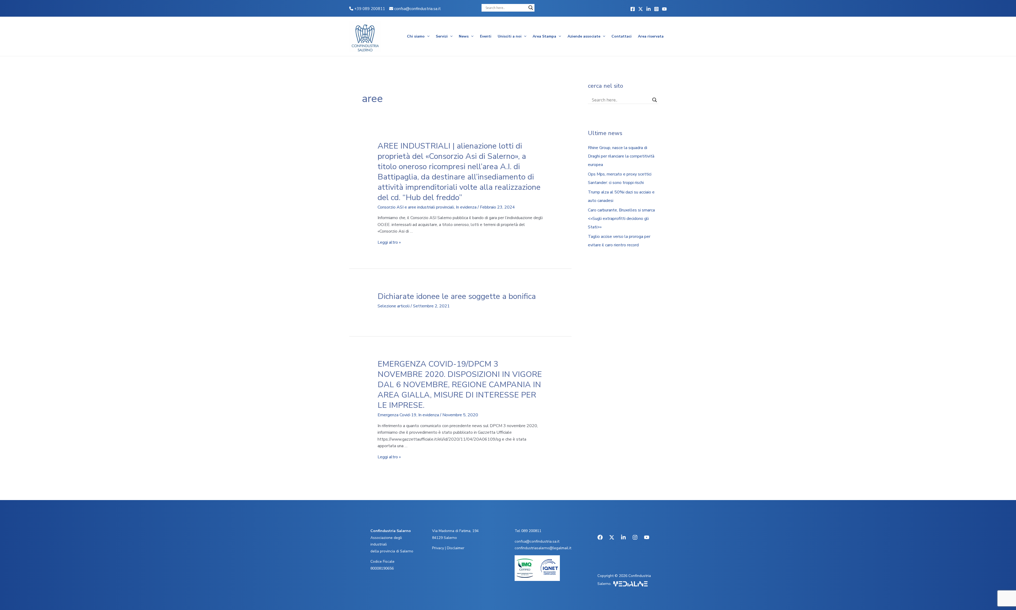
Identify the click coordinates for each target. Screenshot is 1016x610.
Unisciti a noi (509, 36)
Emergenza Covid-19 (397, 415)
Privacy (438, 548)
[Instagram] (656, 9)
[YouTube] (664, 9)
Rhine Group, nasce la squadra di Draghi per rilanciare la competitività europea (621, 156)
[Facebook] (632, 9)
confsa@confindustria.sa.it (417, 8)
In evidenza (466, 207)
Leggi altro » (389, 242)
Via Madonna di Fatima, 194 (455, 530)
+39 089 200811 (369, 8)
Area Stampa (544, 36)
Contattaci (621, 36)
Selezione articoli (394, 306)
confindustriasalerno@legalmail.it (543, 548)
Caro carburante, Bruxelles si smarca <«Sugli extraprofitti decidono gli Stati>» (621, 218)
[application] (427, 36)
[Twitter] (640, 9)
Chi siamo (416, 36)
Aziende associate (584, 36)
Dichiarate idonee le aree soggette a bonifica (457, 296)
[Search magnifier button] (530, 7)
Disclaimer (455, 548)
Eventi (485, 36)
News (464, 36)
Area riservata (651, 36)
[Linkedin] (648, 9)
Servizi (442, 36)
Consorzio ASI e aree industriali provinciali (416, 207)
